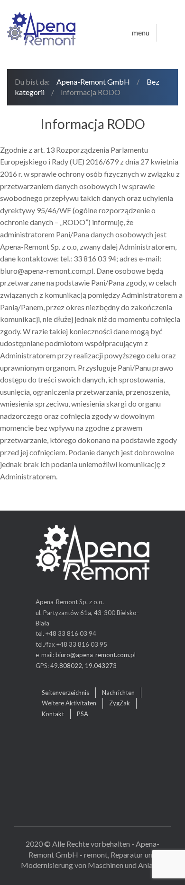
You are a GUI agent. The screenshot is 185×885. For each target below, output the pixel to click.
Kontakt (53, 714)
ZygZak (119, 703)
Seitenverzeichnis (65, 692)
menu (140, 32)
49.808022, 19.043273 (83, 665)
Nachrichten (118, 692)
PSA (82, 714)
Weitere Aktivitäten (69, 703)
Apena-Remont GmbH (93, 81)
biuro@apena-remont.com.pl (96, 655)
